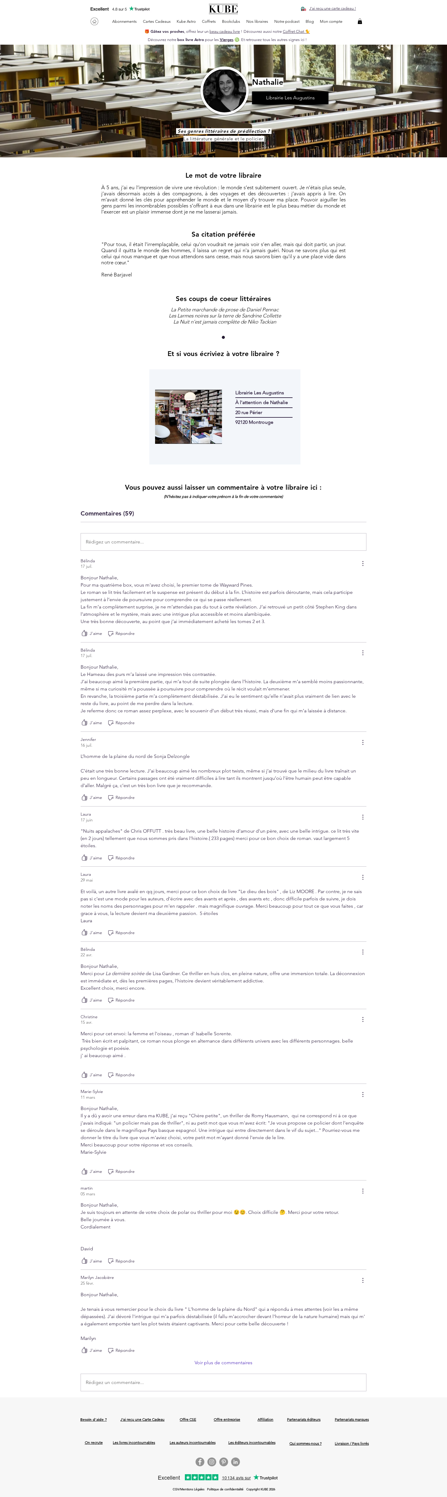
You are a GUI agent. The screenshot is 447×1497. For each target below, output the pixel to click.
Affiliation (265, 1419)
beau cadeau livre (225, 31)
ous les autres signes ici (284, 39)
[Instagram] (211, 1462)
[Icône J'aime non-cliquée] (84, 633)
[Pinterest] (223, 1462)
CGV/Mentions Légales (188, 1489)
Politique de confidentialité (225, 1489)
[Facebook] (200, 1462)
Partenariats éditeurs (304, 1419)
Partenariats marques (352, 1419)
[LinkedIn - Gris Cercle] (235, 1462)
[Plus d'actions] (362, 563)
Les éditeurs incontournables (251, 1442)
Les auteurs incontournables (193, 1442)
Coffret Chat (294, 31)
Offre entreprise (227, 1419)
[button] (360, 21)
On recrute (94, 1442)
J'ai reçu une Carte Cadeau (142, 1419)
